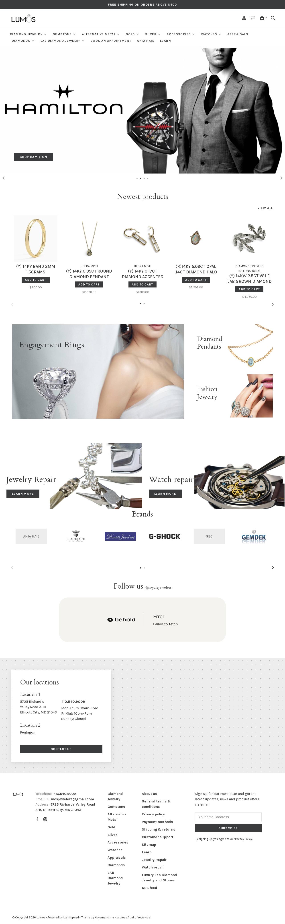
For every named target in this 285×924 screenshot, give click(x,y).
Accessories (179, 34)
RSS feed (149, 888)
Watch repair (153, 867)
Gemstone (62, 34)
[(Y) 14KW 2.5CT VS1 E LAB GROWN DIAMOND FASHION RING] (249, 238)
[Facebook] (37, 819)
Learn (165, 41)
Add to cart (35, 279)
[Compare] (253, 19)
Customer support (157, 837)
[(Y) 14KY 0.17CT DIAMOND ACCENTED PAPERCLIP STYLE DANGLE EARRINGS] (142, 238)
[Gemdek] (253, 536)
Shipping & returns (158, 829)
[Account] (244, 19)
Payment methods (157, 822)
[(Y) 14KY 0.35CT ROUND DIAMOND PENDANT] (89, 238)
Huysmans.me (105, 917)
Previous (3, 178)
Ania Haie (145, 41)
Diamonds (21, 41)
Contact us (61, 749)
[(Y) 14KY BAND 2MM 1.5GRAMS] (35, 238)
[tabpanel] (142, 111)
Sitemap (149, 844)
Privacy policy (153, 814)
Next (281, 178)
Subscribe (228, 828)
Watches (209, 34)
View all (265, 208)
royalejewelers (158, 587)
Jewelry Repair (154, 860)
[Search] (273, 19)
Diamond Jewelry (26, 34)
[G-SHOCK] (164, 536)
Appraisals (237, 34)
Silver (151, 34)
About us (149, 794)
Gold (130, 34)
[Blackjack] (75, 536)
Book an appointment (111, 41)
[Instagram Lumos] (45, 819)
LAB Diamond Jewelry (60, 41)
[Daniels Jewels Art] (120, 536)
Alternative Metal (99, 34)
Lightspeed (71, 917)
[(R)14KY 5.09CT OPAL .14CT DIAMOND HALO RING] (196, 238)
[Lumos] (18, 794)
